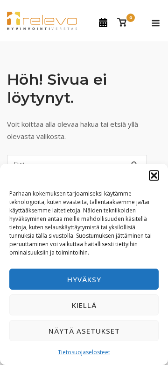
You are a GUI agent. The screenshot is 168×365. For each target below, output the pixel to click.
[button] (154, 175)
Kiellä (84, 305)
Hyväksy (84, 279)
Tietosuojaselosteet (84, 352)
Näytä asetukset (84, 331)
